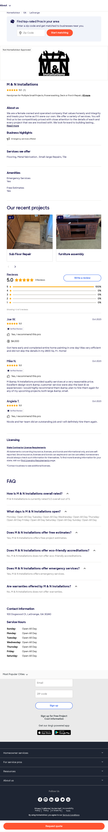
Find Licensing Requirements (35, 460)
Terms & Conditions (71, 815)
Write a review (82, 277)
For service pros (12, 762)
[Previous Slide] (8, 266)
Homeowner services (15, 753)
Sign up (54, 705)
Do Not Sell (56, 809)
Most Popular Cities (14, 674)
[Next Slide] (15, 266)
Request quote (54, 826)
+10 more (86, 95)
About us (8, 780)
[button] (30, 238)
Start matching (59, 32)
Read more (13, 125)
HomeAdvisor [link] (13, 12)
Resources (9, 771)
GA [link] (24, 12)
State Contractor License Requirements (26, 447)
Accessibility (68, 809)
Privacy (38, 809)
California (46, 809)
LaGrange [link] (35, 12)
